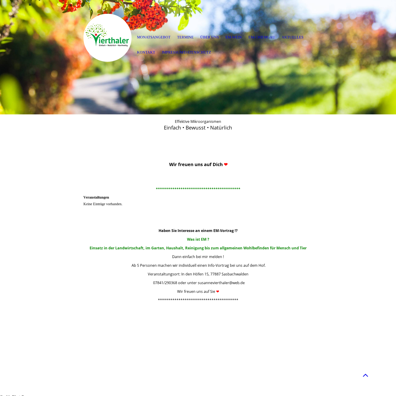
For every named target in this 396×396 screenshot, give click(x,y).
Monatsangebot (153, 37)
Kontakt (146, 52)
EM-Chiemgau (261, 37)
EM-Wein (234, 37)
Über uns (209, 37)
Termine (185, 37)
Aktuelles (292, 37)
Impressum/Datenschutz (186, 52)
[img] (107, 38)
